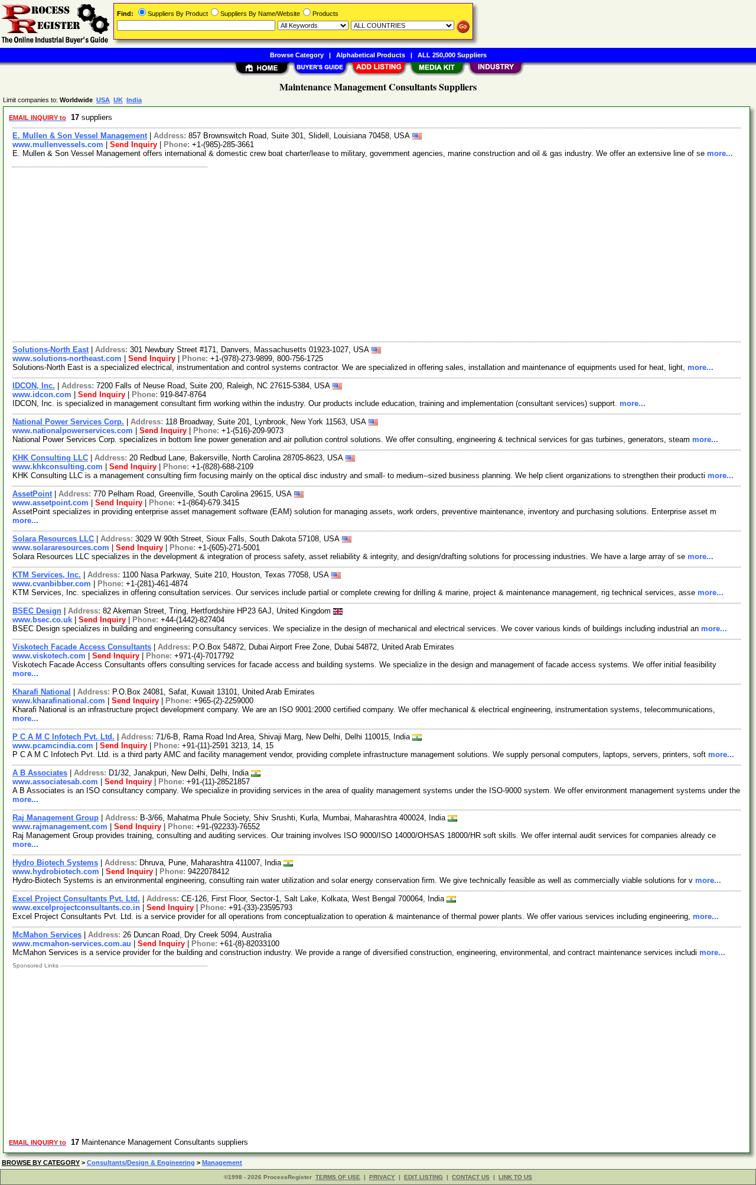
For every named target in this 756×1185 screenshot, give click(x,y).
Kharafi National (41, 691)
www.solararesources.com (60, 547)
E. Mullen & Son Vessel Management (79, 135)
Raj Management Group (55, 817)
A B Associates (39, 772)
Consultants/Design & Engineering (141, 1162)
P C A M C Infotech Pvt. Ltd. (63, 736)
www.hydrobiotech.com (55, 871)
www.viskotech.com (49, 655)
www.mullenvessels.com (57, 144)
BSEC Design (36, 610)
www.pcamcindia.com (52, 745)
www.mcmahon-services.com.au (71, 943)
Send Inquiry (133, 144)
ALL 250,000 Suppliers (452, 55)
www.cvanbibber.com (51, 583)
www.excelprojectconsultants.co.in (76, 907)
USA (103, 99)
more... (720, 153)
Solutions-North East (50, 349)
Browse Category (297, 55)
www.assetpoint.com (50, 502)
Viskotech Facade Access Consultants (81, 646)
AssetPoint (32, 493)
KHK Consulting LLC (50, 457)
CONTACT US (471, 1177)
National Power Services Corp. (68, 421)
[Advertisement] (362, 253)
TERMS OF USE (337, 1177)
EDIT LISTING (423, 1177)
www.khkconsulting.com (57, 466)
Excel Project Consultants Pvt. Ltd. (76, 898)
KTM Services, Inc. (46, 574)
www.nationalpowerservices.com (72, 430)
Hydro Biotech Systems (55, 862)
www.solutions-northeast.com (67, 358)
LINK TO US (515, 1177)
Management (222, 1162)
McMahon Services (47, 934)
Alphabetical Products (370, 55)
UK (118, 99)
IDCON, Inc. (33, 385)
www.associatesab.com (55, 781)
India (134, 99)
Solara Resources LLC (53, 538)
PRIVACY (382, 1177)
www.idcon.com (41, 394)
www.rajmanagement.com (59, 826)
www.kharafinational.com (58, 700)
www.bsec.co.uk (42, 619)
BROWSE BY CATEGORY (41, 1162)
